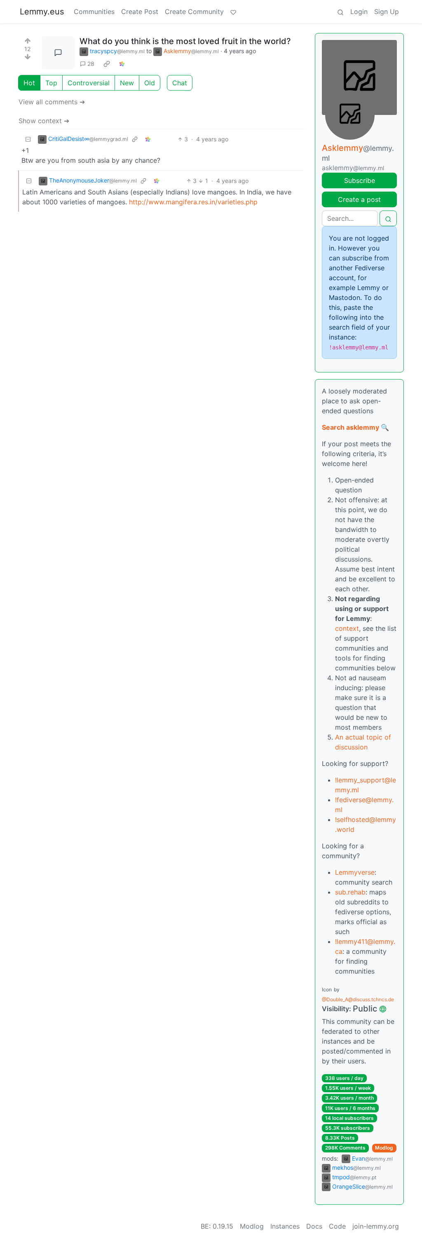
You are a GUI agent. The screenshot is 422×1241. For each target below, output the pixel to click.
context (347, 628)
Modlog (384, 1148)
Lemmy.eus (42, 11)
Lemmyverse (355, 872)
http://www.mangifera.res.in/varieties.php (193, 202)
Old (149, 83)
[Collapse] (28, 139)
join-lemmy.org (375, 1226)
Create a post (359, 199)
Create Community (194, 11)
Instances (285, 1226)
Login (359, 11)
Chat (179, 83)
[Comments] (58, 52)
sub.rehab (350, 892)
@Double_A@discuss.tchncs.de (358, 999)
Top (51, 83)
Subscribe (359, 180)
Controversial (89, 83)
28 (90, 63)
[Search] (340, 11)
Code (337, 1226)
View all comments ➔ (52, 102)
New (127, 83)
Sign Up (386, 11)
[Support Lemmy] (233, 11)
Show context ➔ (44, 121)
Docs (314, 1226)
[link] (106, 64)
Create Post (139, 11)
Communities (94, 11)
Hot (29, 83)
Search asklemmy (350, 427)
